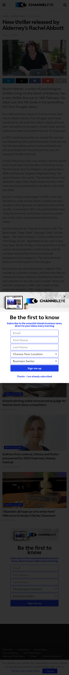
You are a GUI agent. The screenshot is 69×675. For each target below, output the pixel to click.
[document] (34, 337)
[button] (64, 296)
